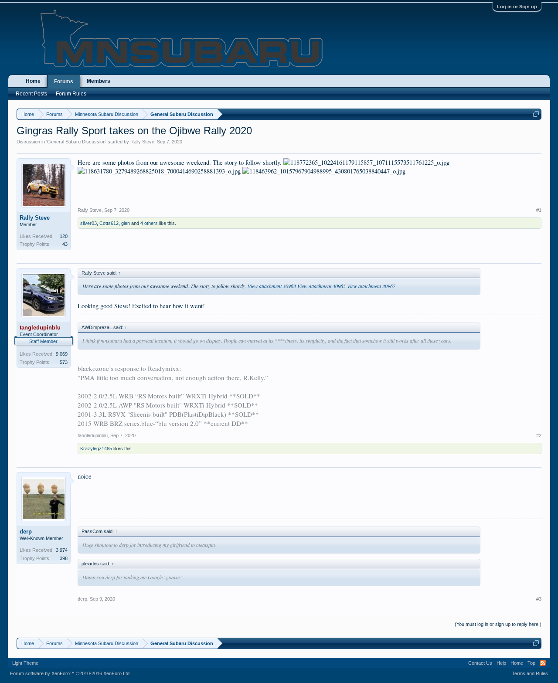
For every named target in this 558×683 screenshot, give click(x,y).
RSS (543, 663)
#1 (538, 210)
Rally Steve (142, 141)
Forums (63, 81)
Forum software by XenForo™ (70, 673)
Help (501, 663)
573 (64, 362)
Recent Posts (31, 94)
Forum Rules (71, 94)
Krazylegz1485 (96, 448)
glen (125, 223)
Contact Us (480, 663)
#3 (538, 598)
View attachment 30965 (321, 285)
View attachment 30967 (371, 285)
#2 (538, 435)
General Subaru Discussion (76, 141)
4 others (149, 223)
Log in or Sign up (517, 6)
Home (33, 81)
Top (531, 663)
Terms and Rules (530, 673)
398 (64, 558)
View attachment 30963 (272, 285)
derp (26, 531)
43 (65, 244)
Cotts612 (109, 223)
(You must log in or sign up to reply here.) (498, 624)
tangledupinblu (93, 435)
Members (98, 81)
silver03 (88, 223)
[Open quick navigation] (536, 114)
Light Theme (25, 663)
